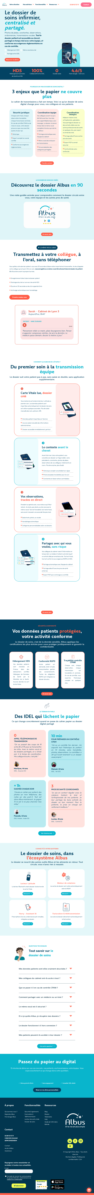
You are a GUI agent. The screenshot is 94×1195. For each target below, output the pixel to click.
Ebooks (47, 1114)
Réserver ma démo (12, 60)
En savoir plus (47, 234)
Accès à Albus (9, 1148)
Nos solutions (27, 4)
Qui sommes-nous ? (11, 1111)
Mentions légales (71, 1157)
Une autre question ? (46, 1046)
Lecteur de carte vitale (32, 1119)
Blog (46, 1111)
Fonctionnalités (40, 4)
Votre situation (14, 4)
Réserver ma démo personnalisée (47, 1090)
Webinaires (48, 1117)
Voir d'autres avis (46, 833)
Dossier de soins (30, 1122)
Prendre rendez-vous (19, 297)
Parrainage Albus (10, 1117)
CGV (80, 1159)
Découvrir (27, 894)
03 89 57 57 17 (74, 5)
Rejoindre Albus (10, 1114)
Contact (86, 5)
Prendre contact (47, 163)
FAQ (46, 1119)
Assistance (8, 1151)
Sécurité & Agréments (32, 1111)
